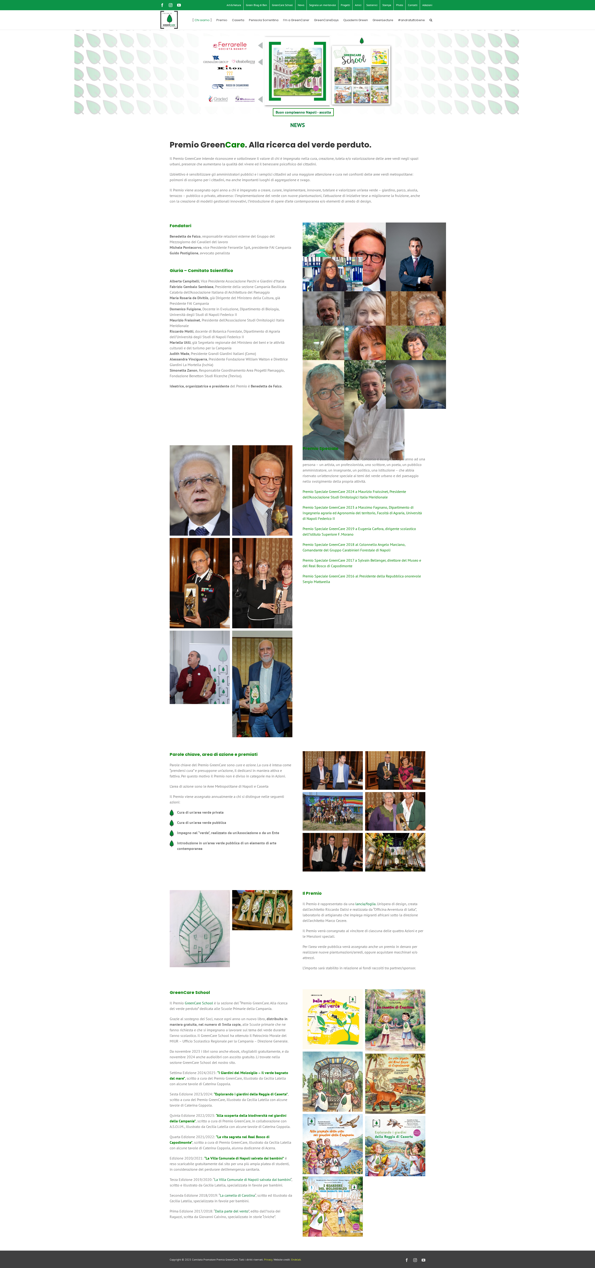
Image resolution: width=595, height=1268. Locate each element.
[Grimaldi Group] (212, 56)
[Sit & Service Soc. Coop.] (244, 97)
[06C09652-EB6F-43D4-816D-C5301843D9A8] (395, 1056)
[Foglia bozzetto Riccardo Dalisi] (200, 893)
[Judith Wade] (333, 350)
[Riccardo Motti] (333, 315)
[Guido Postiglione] (374, 272)
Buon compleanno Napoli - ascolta (303, 112)
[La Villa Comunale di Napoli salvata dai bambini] (333, 1054)
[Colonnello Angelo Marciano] (200, 540)
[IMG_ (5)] (262, 893)
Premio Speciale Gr (317, 507)
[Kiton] (227, 67)
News (297, 125)
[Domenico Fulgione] (374, 410)
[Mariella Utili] (374, 315)
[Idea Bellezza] (244, 56)
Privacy (268, 1259)
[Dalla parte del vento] (333, 992)
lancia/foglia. (365, 903)
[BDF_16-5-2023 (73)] (200, 633)
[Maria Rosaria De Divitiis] (416, 315)
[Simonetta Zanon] (333, 281)
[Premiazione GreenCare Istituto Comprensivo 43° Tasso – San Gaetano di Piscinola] (333, 835)
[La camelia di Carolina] (395, 992)
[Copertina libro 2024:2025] (333, 1179)
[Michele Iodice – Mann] (395, 835)
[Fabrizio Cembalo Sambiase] (333, 410)
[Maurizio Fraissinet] (416, 384)
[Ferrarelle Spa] (227, 43)
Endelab (296, 1259)
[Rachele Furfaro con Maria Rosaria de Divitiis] (395, 795)
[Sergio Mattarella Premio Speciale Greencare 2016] (200, 448)
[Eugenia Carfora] (262, 540)
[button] (431, 20)
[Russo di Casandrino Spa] (227, 85)
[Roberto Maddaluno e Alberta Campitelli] (395, 754)
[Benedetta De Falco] (333, 247)
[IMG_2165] (333, 1116)
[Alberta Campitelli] (416, 350)
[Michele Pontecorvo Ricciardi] (416, 272)
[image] (395, 1119)
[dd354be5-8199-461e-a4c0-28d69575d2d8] (262, 633)
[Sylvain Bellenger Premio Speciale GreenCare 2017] (262, 448)
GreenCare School (199, 1003)
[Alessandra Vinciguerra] (374, 350)
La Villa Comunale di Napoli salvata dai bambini (252, 1179)
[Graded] (212, 97)
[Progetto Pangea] (333, 795)
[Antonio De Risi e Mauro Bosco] (333, 754)
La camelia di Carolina (237, 1195)
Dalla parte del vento (231, 1211)
